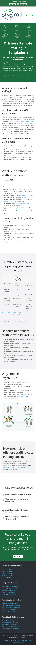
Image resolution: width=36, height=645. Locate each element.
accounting (24, 209)
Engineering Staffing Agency (9, 603)
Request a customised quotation (15, 467)
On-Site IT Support (7, 569)
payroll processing (9, 201)
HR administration (21, 203)
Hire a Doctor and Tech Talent (10, 622)
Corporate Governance (8, 573)
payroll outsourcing (22, 396)
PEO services (22, 313)
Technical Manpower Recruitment (11, 605)
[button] (33, 14)
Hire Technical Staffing (8, 621)
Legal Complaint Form (27, 640)
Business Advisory (7, 571)
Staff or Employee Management (10, 628)
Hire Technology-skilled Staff (9, 624)
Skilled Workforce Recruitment (10, 586)
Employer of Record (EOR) (9, 313)
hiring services (12, 193)
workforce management (10, 398)
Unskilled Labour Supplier (8, 590)
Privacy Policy (16, 640)
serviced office (22, 211)
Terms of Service (8, 640)
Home (5, 76)
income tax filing (14, 209)
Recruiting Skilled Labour (8, 611)
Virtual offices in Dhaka (18, 642)
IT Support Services (7, 575)
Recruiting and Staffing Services (10, 626)
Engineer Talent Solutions (9, 609)
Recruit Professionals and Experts (11, 607)
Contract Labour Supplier (8, 592)
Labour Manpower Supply (9, 594)
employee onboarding (25, 195)
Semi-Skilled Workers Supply (9, 588)
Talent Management (7, 577)
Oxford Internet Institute (27, 121)
